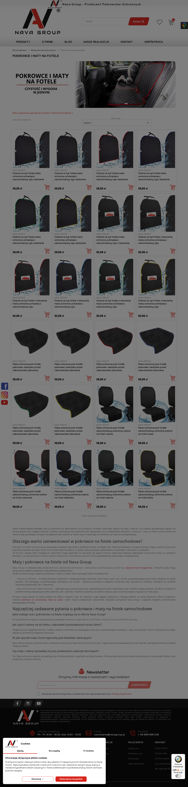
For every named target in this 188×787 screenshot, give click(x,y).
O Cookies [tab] (88, 750)
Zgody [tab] (20, 750)
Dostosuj (37, 779)
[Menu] (183, 756)
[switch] (178, 776)
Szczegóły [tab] (54, 750)
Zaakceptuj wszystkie (71, 779)
